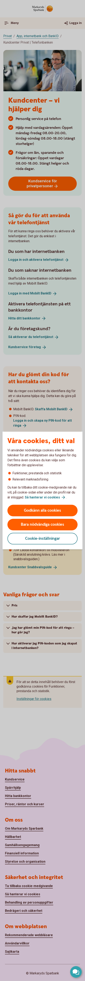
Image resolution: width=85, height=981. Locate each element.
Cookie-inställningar (42, 538)
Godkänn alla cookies (42, 510)
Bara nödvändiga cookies (42, 524)
